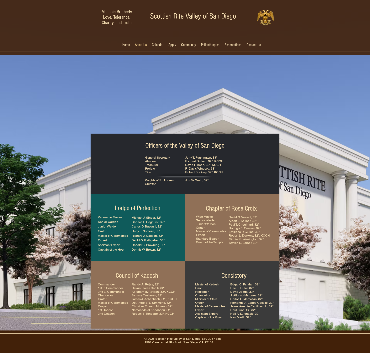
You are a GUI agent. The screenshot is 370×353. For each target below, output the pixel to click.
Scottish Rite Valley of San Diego (193, 16)
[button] (188, 44)
